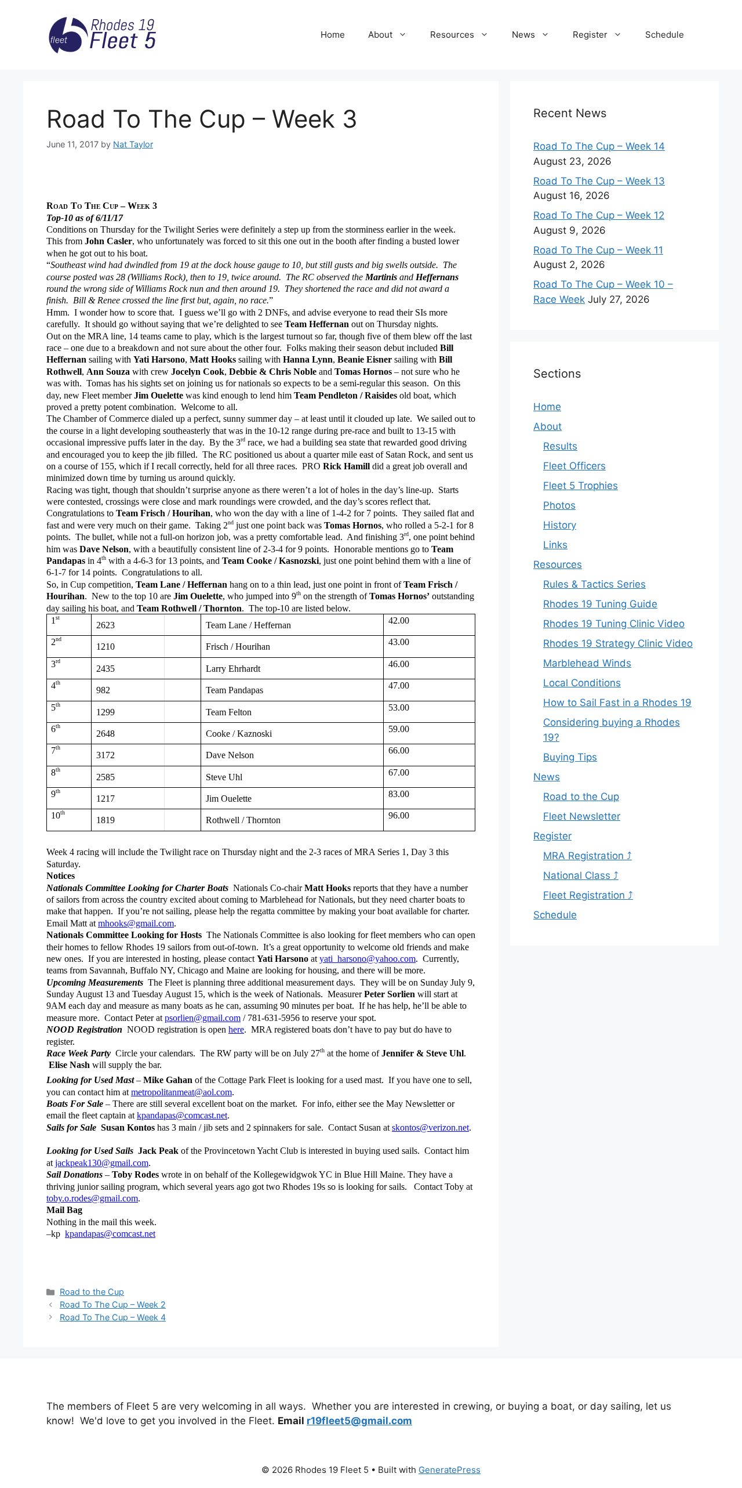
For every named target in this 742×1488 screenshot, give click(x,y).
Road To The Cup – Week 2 (113, 1304)
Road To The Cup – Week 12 (598, 215)
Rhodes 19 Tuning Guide (600, 604)
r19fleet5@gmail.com (359, 1421)
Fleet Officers (574, 466)
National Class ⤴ (581, 875)
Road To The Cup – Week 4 (113, 1317)
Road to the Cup (92, 1292)
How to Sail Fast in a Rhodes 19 (617, 702)
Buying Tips (570, 757)
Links (555, 545)
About (380, 34)
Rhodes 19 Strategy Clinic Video (618, 643)
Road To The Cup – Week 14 (599, 146)
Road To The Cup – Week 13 (599, 181)
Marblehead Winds (587, 663)
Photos (559, 505)
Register (590, 34)
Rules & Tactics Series (594, 584)
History (559, 525)
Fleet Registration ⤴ (588, 895)
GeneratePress (450, 1469)
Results (560, 446)
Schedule (664, 34)
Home (333, 34)
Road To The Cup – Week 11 (598, 250)
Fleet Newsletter (581, 816)
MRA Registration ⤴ (587, 855)
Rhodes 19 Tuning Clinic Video (614, 623)
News (523, 34)
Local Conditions (582, 683)
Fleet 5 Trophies (580, 485)
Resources (452, 34)
